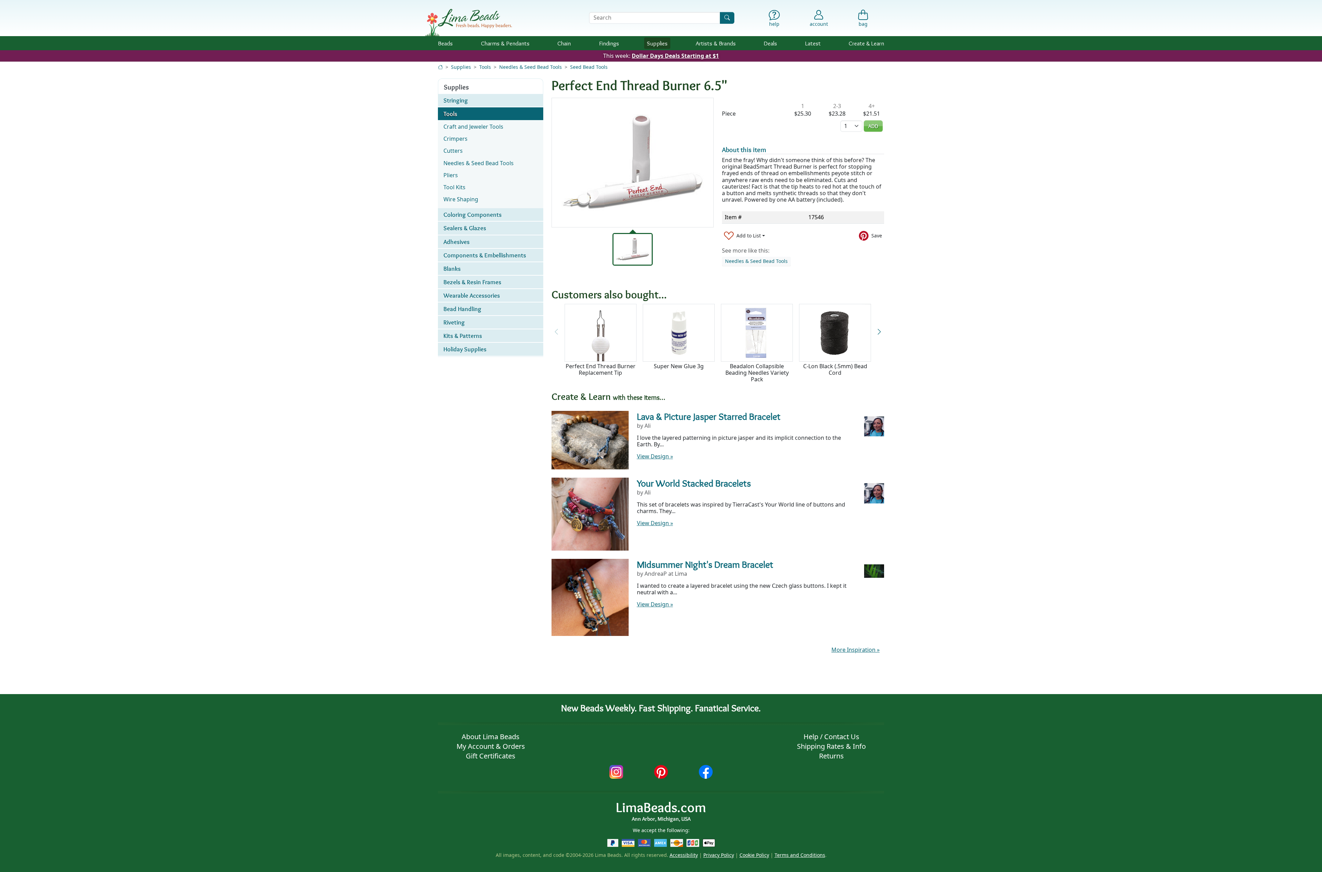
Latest (813, 43)
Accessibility (684, 855)
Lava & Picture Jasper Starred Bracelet (708, 416)
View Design (655, 456)
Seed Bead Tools (589, 67)
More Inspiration (855, 649)
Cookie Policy (754, 855)
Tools (485, 67)
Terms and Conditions (800, 855)
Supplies (657, 43)
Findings (609, 43)
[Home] (440, 67)
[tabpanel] (632, 162)
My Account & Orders (491, 746)
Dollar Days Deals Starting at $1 (675, 56)
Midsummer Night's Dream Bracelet (705, 564)
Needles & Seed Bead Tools (530, 67)
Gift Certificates (490, 756)
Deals (770, 43)
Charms (505, 43)
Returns (831, 756)
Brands (716, 43)
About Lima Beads (491, 736)
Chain (564, 43)
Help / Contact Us (831, 736)
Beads (445, 43)
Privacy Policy (718, 855)
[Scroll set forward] (879, 332)
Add (873, 126)
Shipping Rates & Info (831, 746)
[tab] (632, 249)
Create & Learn (866, 43)
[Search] (727, 17)
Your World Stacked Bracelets (694, 483)
